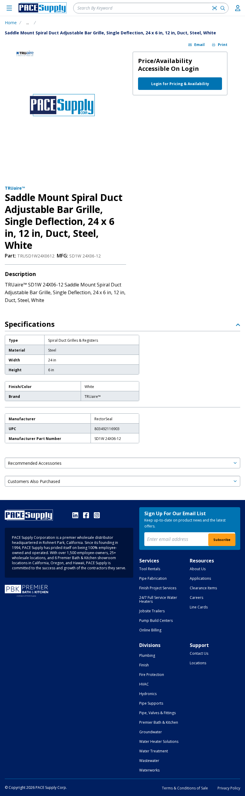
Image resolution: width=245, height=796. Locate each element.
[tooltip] (27, 22)
